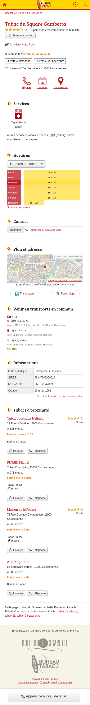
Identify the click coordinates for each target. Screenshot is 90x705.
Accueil (4, 4)
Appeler (26, 87)
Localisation (61, 87)
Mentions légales (28, 682)
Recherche (85, 4)
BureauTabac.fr (49, 678)
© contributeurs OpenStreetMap (68, 256)
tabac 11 (10, 615)
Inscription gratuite (61, 682)
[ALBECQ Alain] (45, 574)
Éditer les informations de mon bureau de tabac (60, 396)
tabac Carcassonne (28, 615)
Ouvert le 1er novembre (50, 61)
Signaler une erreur (18, 207)
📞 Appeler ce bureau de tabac (44, 696)
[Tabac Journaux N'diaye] (45, 430)
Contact (44, 682)
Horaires (42, 87)
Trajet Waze (27, 293)
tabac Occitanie (67, 611)
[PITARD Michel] (45, 476)
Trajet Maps (68, 293)
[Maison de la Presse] (45, 525)
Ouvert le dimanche (18, 61)
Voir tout (12, 349)
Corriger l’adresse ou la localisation (65, 280)
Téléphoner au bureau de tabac (45, 230)
